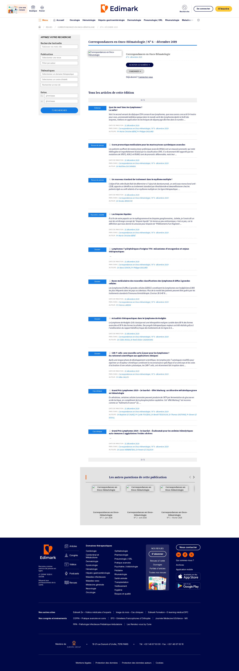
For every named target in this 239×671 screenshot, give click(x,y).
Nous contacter (188, 547)
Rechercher (60, 110)
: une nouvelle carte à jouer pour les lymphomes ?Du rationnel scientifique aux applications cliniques (139, 354)
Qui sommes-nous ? (185, 560)
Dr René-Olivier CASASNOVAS (142, 339)
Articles (73, 546)
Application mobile (184, 569)
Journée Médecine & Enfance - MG (171, 618)
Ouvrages (157, 564)
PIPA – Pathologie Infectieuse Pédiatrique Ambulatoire (97, 624)
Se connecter (203, 8)
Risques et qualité (123, 594)
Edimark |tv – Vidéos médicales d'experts (92, 612)
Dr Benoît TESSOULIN (159, 414)
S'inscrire (223, 8)
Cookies (159, 663)
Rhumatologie (172, 20)
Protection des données (107, 663)
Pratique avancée (123, 562)
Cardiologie (91, 551)
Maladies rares (92, 581)
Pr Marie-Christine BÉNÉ (126, 131)
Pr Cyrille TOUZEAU (142, 414)
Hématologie (89, 20)
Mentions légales (83, 663)
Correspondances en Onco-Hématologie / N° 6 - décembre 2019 (144, 128)
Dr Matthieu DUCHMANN (126, 166)
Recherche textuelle (51, 43)
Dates (44, 92)
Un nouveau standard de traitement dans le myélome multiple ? (142, 179)
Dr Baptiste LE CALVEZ (126, 414)
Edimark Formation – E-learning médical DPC (168, 612)
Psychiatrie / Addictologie (126, 566)
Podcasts (74, 573)
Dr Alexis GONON (123, 267)
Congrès (73, 555)
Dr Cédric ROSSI (123, 339)
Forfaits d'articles (157, 568)
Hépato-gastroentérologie (111, 20)
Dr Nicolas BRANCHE (124, 201)
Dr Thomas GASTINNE (177, 414)
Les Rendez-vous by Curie (139, 624)
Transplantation (121, 582)
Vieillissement (121, 586)
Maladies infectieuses (193, 20)
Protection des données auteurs (136, 663)
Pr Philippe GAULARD (145, 131)
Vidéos (72, 564)
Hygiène (118, 590)
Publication (47, 54)
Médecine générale (95, 584)
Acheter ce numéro (138, 65)
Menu (45, 20)
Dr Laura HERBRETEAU (126, 449)
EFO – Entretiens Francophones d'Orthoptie (130, 618)
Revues (49, 27)
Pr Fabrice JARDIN (123, 305)
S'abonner (134, 71)
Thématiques (48, 71)
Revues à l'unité (157, 561)
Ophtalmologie (121, 551)
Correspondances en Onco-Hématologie (76, 27)
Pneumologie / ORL (153, 20)
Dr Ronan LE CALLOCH (144, 449)
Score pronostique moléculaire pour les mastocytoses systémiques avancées (148, 144)
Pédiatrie (119, 570)
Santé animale (121, 578)
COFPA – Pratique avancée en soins (89, 618)
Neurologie (91, 588)
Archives (180, 565)
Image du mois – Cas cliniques (129, 612)
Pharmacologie (121, 555)
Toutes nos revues (157, 572)
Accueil (60, 20)
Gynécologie (92, 565)
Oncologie (75, 20)
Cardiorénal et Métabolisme (92, 556)
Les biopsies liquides (121, 214)
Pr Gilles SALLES (122, 377)
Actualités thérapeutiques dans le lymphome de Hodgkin (139, 318)
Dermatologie (134, 20)
